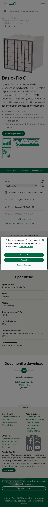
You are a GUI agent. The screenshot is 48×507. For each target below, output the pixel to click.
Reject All (24, 255)
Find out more (26, 246)
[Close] (43, 240)
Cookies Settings (24, 265)
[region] (24, 253)
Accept (24, 260)
